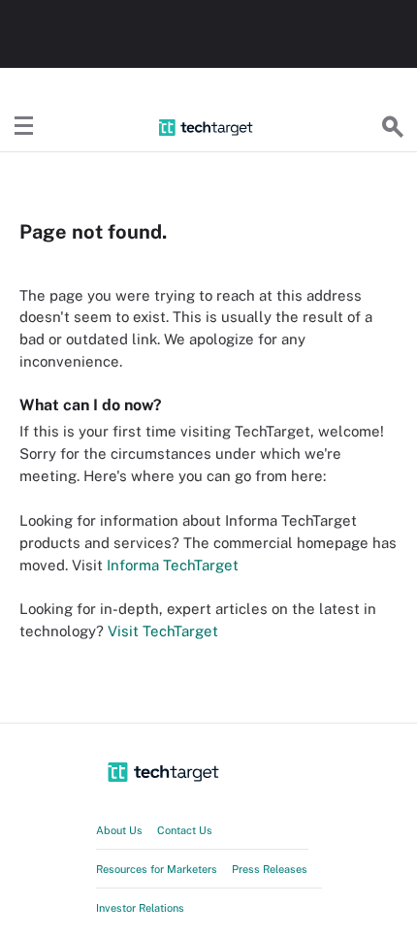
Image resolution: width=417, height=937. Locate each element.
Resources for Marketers (156, 869)
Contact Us (184, 830)
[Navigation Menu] (24, 127)
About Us (119, 830)
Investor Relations (140, 908)
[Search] (393, 127)
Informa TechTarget (173, 565)
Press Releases (269, 869)
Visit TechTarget (163, 631)
